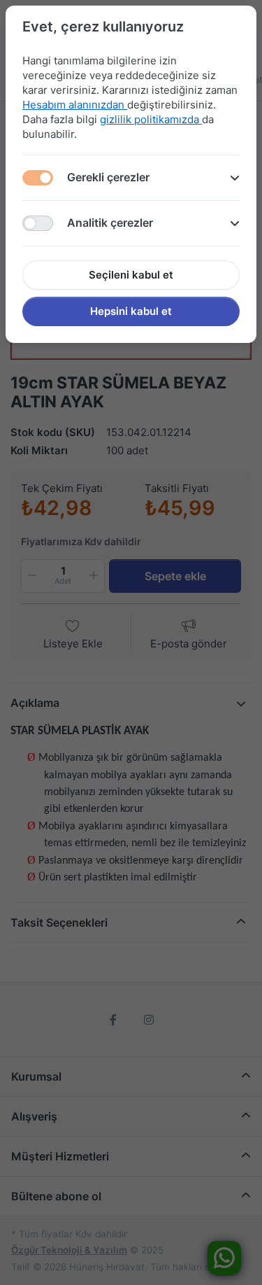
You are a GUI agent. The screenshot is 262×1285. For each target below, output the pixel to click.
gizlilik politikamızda (151, 119)
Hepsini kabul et (131, 311)
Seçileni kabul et (131, 274)
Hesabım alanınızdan (74, 104)
